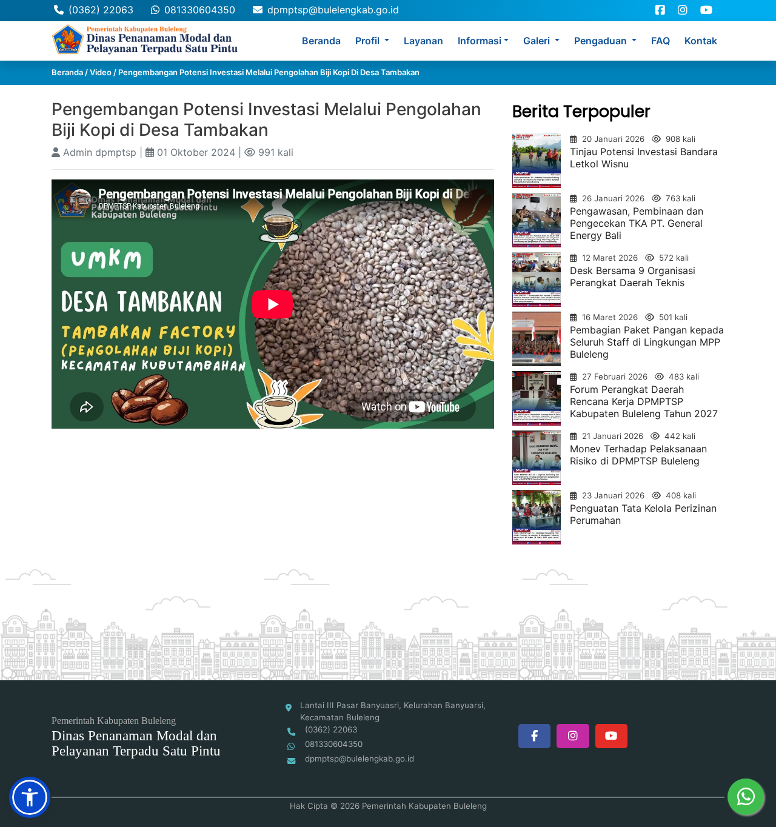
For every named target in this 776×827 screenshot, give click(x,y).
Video (101, 72)
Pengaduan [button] (601, 41)
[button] (29, 797)
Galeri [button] (537, 41)
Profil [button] (368, 41)
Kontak (700, 41)
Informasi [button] (479, 41)
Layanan (423, 41)
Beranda (321, 41)
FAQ (660, 41)
